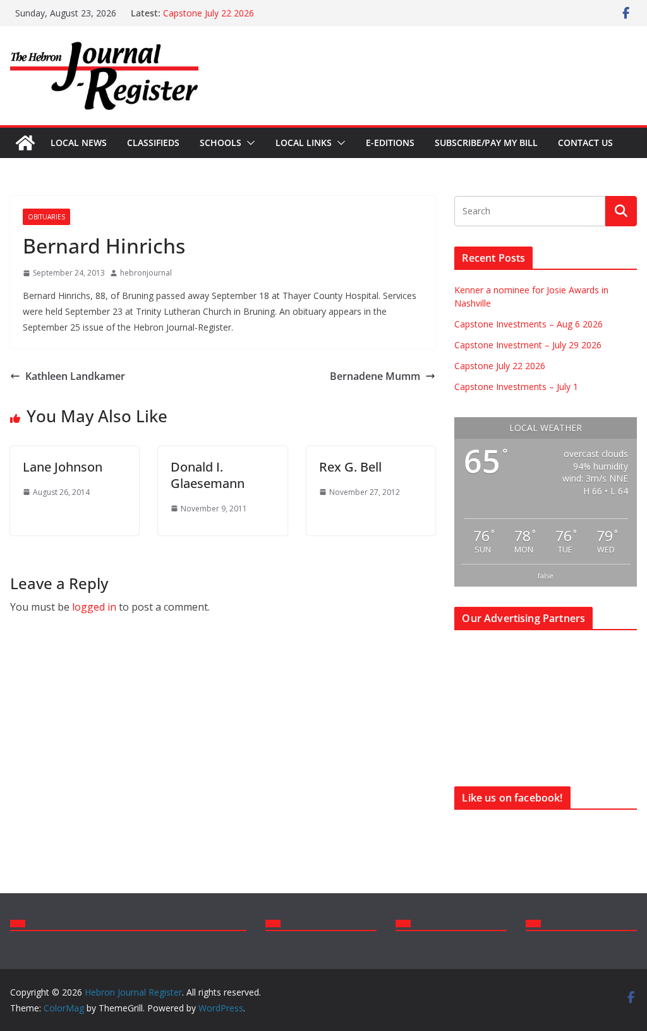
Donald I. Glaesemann (208, 475)
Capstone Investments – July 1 (516, 387)
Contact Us (585, 143)
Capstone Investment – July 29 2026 (528, 345)
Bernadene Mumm (375, 376)
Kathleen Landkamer (75, 376)
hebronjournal (146, 272)
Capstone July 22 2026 (208, 13)
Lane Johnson (62, 466)
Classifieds (153, 143)
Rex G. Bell (350, 466)
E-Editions (390, 143)
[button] (248, 143)
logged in (94, 607)
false (545, 575)
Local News (79, 143)
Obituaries (46, 216)
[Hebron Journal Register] (25, 143)
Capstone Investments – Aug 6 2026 (528, 324)
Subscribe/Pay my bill (486, 143)
